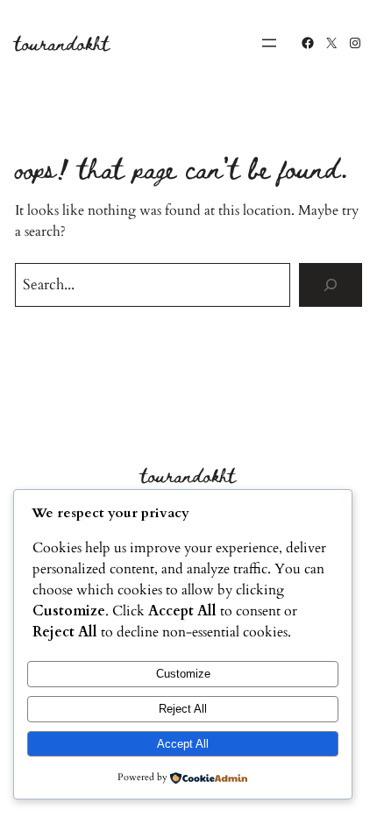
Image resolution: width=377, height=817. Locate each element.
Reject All (183, 708)
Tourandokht (62, 43)
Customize (183, 673)
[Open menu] (269, 42)
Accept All (183, 743)
